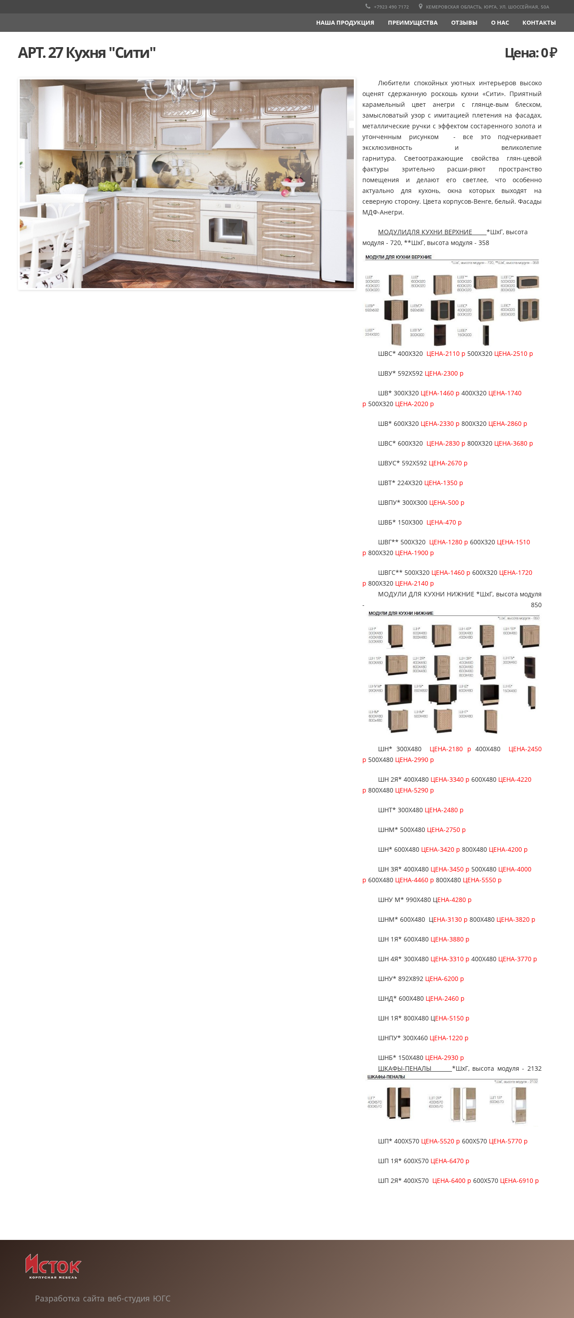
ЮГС (161, 1298)
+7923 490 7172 (391, 7)
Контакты (539, 22)
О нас (500, 22)
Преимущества (413, 22)
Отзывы (464, 22)
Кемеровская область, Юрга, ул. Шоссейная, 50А (487, 7)
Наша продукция (345, 22)
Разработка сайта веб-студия (94, 1298)
